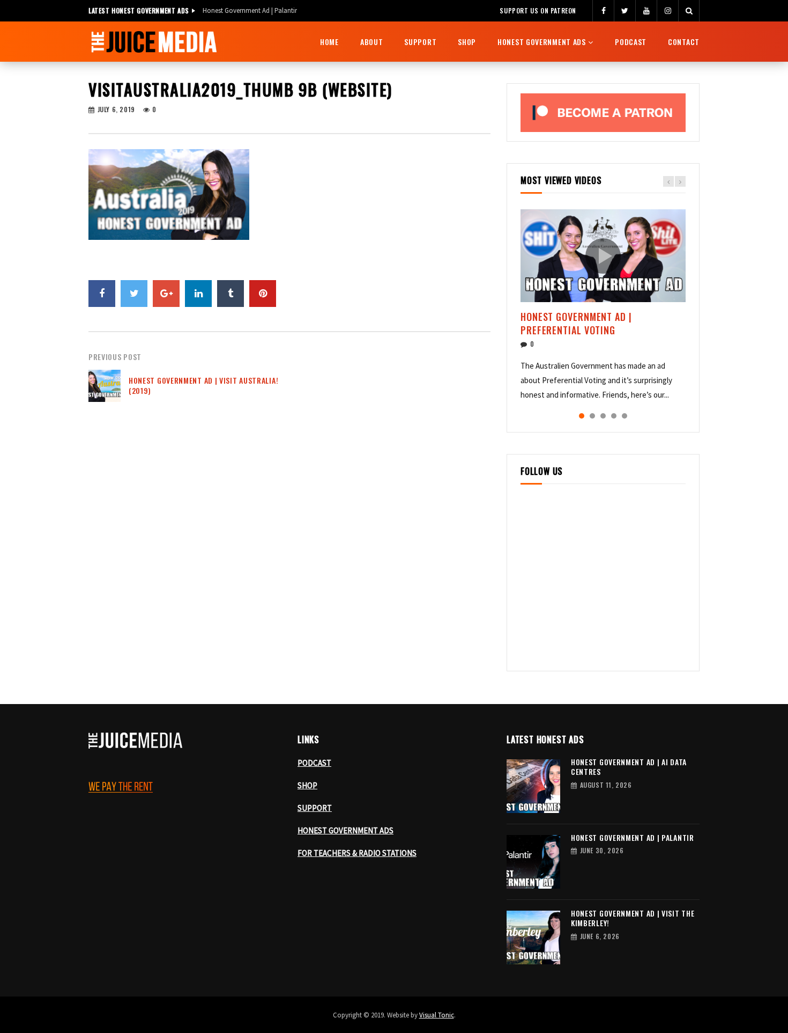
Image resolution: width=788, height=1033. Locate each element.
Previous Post (115, 356)
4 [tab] (613, 416)
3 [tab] (603, 416)
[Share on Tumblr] (230, 293)
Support (420, 41)
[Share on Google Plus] (166, 293)
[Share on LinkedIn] (198, 293)
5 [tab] (624, 416)
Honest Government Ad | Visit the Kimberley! (632, 918)
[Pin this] (262, 293)
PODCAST (314, 763)
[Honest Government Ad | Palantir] (533, 862)
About (371, 41)
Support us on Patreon (538, 10)
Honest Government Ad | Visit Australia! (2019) (203, 385)
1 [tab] (581, 416)
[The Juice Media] (153, 41)
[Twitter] (624, 10)
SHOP (307, 785)
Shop (467, 41)
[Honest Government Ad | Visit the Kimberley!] (533, 937)
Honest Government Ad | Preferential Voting (576, 323)
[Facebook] (603, 10)
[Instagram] (667, 10)
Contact (684, 41)
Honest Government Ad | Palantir (250, 10)
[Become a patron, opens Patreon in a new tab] (603, 112)
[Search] (689, 10)
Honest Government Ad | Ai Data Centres (629, 767)
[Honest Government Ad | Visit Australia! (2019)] (104, 386)
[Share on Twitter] (134, 293)
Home (329, 41)
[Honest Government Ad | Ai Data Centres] (533, 786)
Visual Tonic (436, 1015)
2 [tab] (592, 416)
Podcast (630, 41)
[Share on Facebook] (101, 293)
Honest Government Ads (541, 41)
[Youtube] (646, 10)
